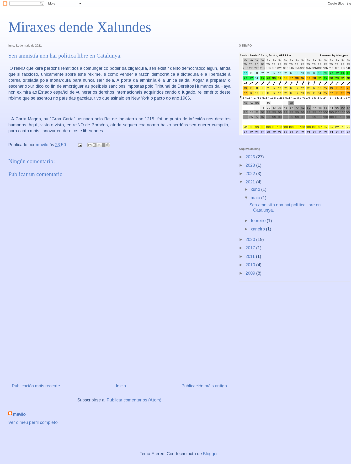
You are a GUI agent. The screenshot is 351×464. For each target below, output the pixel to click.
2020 (250, 239)
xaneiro (258, 229)
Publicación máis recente (36, 386)
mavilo (19, 414)
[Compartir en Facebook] (103, 145)
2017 (250, 247)
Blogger (210, 453)
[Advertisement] (119, 334)
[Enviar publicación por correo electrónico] (79, 144)
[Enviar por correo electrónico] (89, 145)
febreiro (259, 220)
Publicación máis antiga (204, 386)
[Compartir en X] (98, 145)
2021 (250, 182)
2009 (250, 273)
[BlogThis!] (94, 145)
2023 (250, 165)
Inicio (121, 386)
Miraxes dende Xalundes (79, 27)
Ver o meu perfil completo (33, 422)
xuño (256, 189)
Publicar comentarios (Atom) (134, 400)
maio (256, 197)
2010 (250, 264)
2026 (250, 157)
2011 (250, 256)
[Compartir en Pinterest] (108, 145)
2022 (250, 173)
